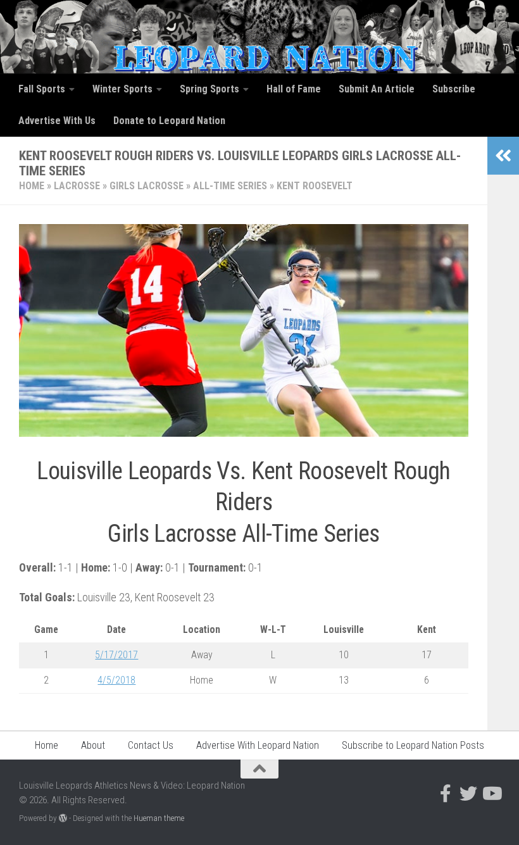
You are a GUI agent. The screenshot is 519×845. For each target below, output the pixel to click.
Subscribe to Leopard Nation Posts (413, 745)
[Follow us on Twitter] (468, 794)
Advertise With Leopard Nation (257, 745)
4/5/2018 (116, 680)
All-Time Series (230, 186)
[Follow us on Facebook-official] (445, 794)
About (93, 745)
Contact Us (150, 745)
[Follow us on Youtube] (491, 794)
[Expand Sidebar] (503, 156)
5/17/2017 (116, 655)
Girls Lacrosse (146, 186)
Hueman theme (159, 818)
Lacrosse (77, 186)
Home (31, 186)
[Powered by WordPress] (63, 818)
